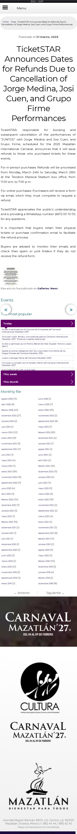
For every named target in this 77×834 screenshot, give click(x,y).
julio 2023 (42, 483)
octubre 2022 (7, 511)
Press (13, 22)
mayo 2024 (6, 460)
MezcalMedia (52, 827)
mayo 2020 (43, 555)
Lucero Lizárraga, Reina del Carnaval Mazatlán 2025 (26, 358)
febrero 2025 (44, 432)
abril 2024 (43, 460)
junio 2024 (43, 455)
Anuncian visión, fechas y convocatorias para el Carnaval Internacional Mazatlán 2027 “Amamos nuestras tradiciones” (35, 338)
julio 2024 (6, 455)
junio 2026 (43, 399)
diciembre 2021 (8, 527)
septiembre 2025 (46, 421)
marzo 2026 (44, 404)
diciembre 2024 (45, 438)
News (54, 288)
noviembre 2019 (9, 572)
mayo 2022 (6, 516)
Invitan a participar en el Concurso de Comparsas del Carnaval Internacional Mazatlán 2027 (31, 330)
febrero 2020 (44, 561)
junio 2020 (6, 555)
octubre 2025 (7, 421)
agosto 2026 (7, 399)
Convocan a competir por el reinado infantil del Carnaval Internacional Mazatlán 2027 (35, 364)
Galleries (43, 288)
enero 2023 (43, 499)
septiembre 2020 (9, 550)
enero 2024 (6, 471)
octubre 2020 (44, 544)
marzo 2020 (7, 561)
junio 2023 (6, 488)
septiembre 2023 (9, 483)
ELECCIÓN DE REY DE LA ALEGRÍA (18, 370)
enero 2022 (43, 522)
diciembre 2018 (45, 583)
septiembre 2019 (9, 578)
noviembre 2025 (46, 415)
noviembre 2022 (46, 505)
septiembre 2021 (46, 533)
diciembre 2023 (45, 471)
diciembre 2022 (8, 505)
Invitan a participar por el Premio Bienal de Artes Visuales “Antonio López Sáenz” (36, 345)
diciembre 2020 (8, 544)
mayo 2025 (43, 427)
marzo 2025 (7, 432)
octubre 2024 (44, 443)
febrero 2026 (7, 410)
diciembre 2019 (45, 567)
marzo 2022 (44, 516)
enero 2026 (43, 410)
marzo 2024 (7, 466)
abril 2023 (6, 494)
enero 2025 (6, 438)
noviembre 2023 (9, 477)
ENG (33, 1)
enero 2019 (6, 583)
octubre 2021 (7, 533)
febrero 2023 (7, 499)
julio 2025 (6, 427)
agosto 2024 (44, 449)
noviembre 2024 (9, 443)
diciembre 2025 (8, 415)
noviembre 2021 (45, 527)
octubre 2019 (44, 572)
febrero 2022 (7, 522)
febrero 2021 (44, 539)
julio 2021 (5, 539)
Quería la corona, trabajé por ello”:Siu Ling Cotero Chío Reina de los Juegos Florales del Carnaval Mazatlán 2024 (33, 352)
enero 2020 (6, 567)
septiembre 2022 (46, 511)
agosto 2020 (44, 550)
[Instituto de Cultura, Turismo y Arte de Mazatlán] (38, 684)
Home (6, 22)
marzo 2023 (44, 494)
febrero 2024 (44, 466)
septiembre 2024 (9, 449)
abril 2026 (6, 404)
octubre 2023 (44, 477)
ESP (40, 1)
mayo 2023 (43, 488)
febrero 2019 (44, 578)
